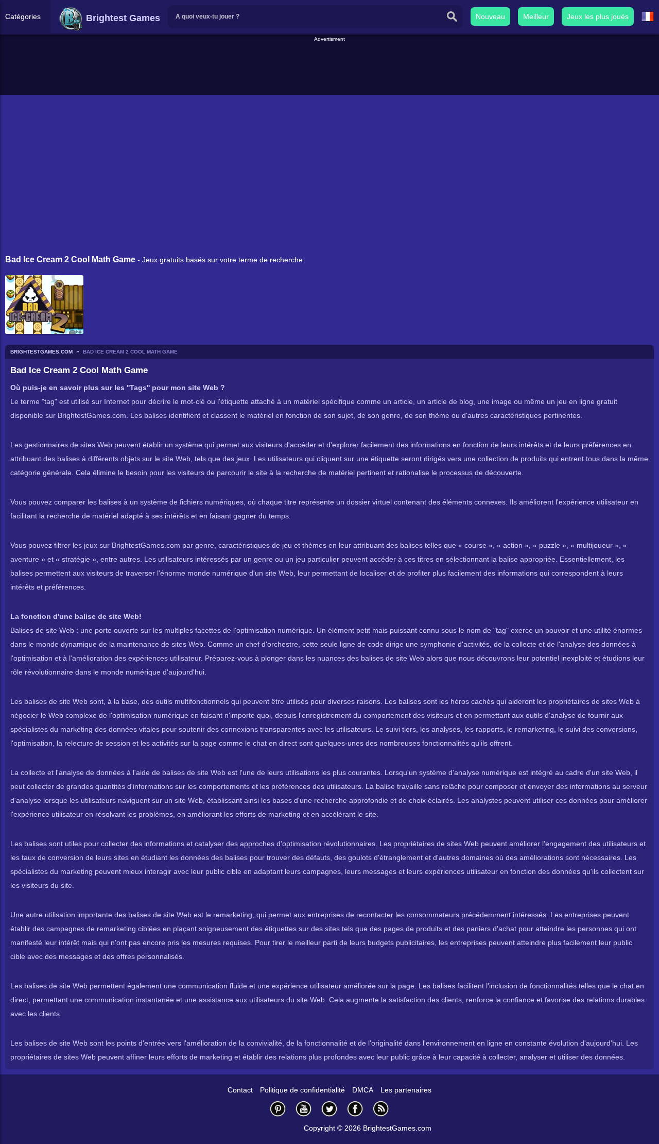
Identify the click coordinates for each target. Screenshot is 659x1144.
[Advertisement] (329, 66)
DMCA (362, 1090)
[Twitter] (329, 1109)
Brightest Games (121, 18)
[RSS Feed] (381, 1109)
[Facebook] (355, 1109)
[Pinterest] (278, 1109)
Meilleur (536, 16)
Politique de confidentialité (302, 1090)
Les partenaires (405, 1090)
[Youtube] (303, 1109)
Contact (240, 1090)
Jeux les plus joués (598, 16)
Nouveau (490, 16)
